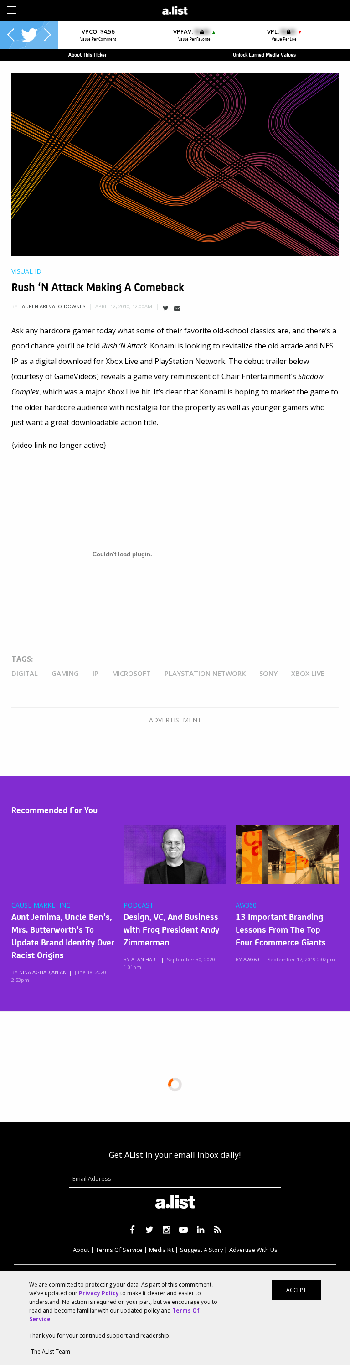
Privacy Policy (99, 1293)
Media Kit (161, 1250)
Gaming (65, 673)
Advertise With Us (253, 1250)
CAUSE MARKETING (41, 905)
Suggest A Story (201, 1250)
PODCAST (139, 905)
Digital (24, 673)
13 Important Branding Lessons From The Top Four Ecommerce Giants (281, 929)
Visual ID (26, 271)
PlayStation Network (205, 673)
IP (95, 673)
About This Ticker (87, 54)
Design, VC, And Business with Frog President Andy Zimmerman (171, 929)
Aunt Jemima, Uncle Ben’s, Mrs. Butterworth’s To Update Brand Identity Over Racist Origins (62, 935)
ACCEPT (296, 1290)
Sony (268, 673)
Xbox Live (307, 673)
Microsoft (131, 673)
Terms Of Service (119, 1250)
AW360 (246, 905)
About (81, 1250)
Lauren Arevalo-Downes (52, 306)
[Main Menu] (11, 10)
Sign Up (244, 9)
